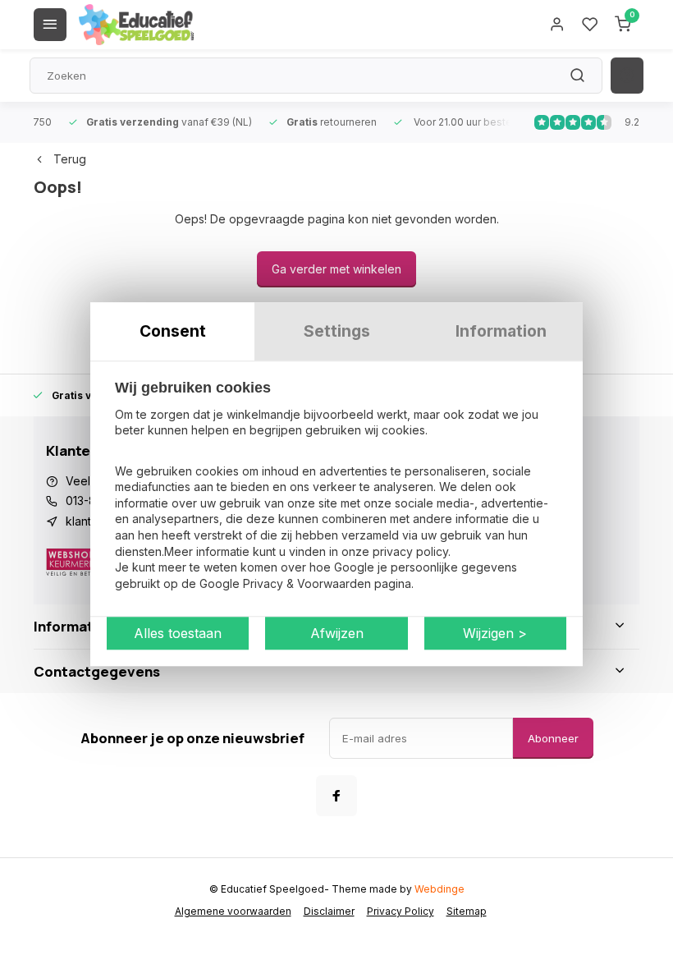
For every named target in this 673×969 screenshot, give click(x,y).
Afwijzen (337, 634)
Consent (173, 331)
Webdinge (439, 889)
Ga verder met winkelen (336, 269)
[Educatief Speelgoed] (136, 24)
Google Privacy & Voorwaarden (285, 583)
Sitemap (466, 911)
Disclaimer (329, 911)
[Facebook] (336, 795)
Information (501, 331)
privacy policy (410, 551)
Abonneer (553, 738)
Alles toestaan (178, 634)
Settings (337, 331)
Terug (69, 159)
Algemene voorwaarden (233, 911)
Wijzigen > (495, 634)
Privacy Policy (400, 911)
